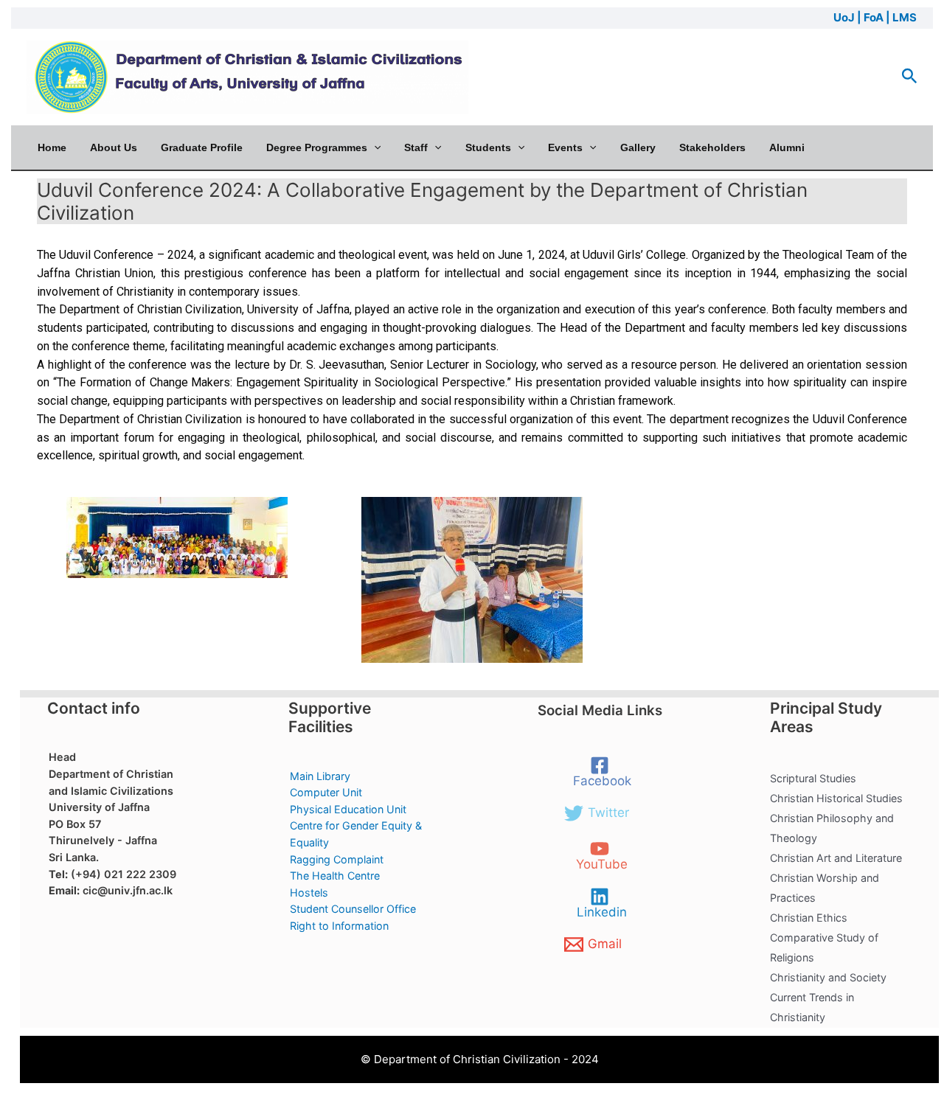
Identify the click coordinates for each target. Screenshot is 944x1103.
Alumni (787, 147)
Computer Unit (326, 792)
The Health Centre (335, 875)
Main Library (320, 776)
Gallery (638, 147)
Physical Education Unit (348, 809)
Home (52, 147)
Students (488, 147)
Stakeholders (712, 147)
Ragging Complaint (337, 859)
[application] (374, 147)
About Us (113, 147)
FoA (874, 17)
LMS (904, 17)
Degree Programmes (316, 147)
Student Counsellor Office (353, 908)
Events (565, 147)
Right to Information (339, 925)
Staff (416, 147)
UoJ (844, 17)
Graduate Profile (202, 147)
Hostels (309, 892)
